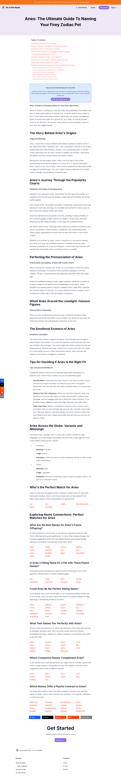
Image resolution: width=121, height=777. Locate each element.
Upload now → (60, 740)
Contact (65, 769)
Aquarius (63, 582)
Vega (32, 556)
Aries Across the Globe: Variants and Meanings (49, 60)
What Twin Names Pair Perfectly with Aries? (44, 74)
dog (46, 504)
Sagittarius (34, 582)
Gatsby (32, 651)
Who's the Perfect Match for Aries (44, 62)
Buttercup (34, 702)
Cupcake (33, 705)
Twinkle (63, 705)
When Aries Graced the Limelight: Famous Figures (50, 52)
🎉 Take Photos (81, 7)
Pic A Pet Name (37, 750)
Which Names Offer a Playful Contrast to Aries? (45, 79)
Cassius (33, 679)
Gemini (47, 607)
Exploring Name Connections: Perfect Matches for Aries (53, 65)
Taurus (63, 613)
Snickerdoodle (50, 708)
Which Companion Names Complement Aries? (44, 77)
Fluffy (78, 702)
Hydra (62, 607)
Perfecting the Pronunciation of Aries (45, 49)
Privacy (65, 766)
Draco (32, 550)
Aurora (63, 547)
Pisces (78, 582)
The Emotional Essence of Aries (43, 54)
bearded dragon (82, 504)
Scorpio (79, 579)
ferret (32, 507)
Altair (32, 547)
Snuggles (48, 702)
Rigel (78, 676)
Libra (62, 579)
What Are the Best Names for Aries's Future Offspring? (47, 67)
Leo (61, 550)
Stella (62, 676)
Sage (47, 648)
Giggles (79, 705)
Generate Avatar (21, 769)
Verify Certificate (22, 766)
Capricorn (49, 582)
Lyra (77, 550)
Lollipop (63, 708)
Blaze (62, 642)
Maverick (64, 651)
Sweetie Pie (80, 711)
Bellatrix (79, 547)
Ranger (48, 642)
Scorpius (48, 613)
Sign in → (114, 7)
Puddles (33, 711)
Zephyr (32, 648)
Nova (78, 642)
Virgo (47, 579)
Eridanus (48, 550)
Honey (32, 708)
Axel (31, 645)
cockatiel (48, 507)
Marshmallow (65, 702)
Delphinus (80, 604)
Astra (32, 604)
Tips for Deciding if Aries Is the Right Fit (46, 57)
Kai (77, 645)
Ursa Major (80, 553)
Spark (62, 648)
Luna (78, 673)
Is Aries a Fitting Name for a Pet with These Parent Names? (48, 70)
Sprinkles (48, 705)
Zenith (47, 556)
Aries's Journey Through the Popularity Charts (49, 46)
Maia (47, 673)
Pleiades (48, 553)
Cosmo (32, 676)
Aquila (47, 547)
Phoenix (63, 610)
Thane (63, 645)
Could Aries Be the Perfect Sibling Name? (43, 72)
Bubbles (48, 711)
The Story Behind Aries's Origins (43, 43)
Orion (32, 553)
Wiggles (63, 711)
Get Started (85, 2)
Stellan (48, 651)
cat (31, 504)
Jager (47, 645)
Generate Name (21, 763)
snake (62, 504)
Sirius (62, 553)
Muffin (78, 708)
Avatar (93, 7)
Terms (65, 763)
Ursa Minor (34, 616)
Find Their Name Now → (60, 99)
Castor (63, 604)
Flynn (78, 648)
